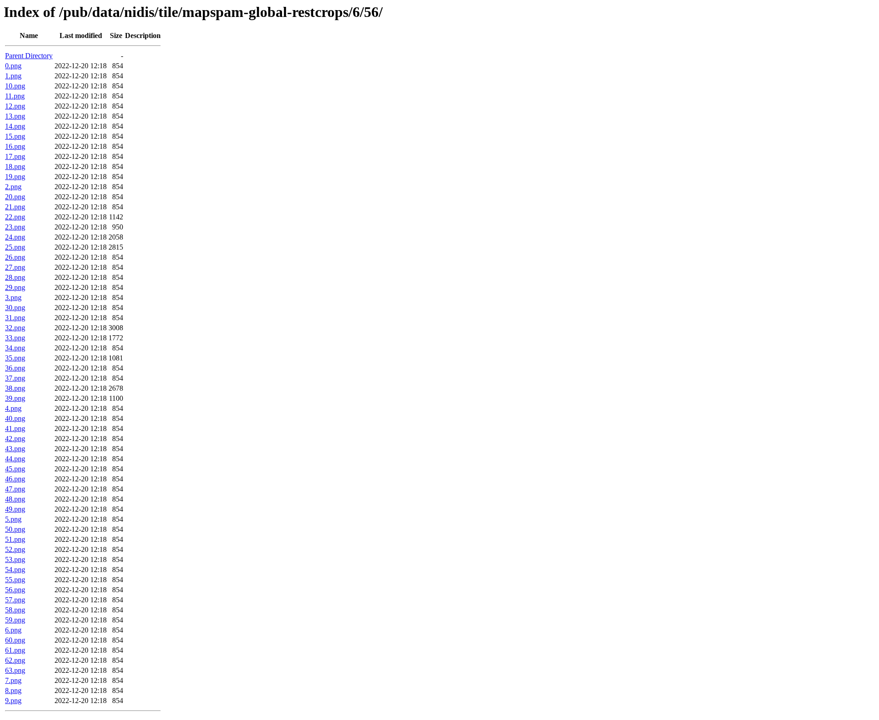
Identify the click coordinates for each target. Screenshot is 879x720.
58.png (15, 610)
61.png (15, 650)
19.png (15, 176)
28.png (15, 277)
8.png (13, 690)
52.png (15, 549)
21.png (15, 207)
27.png (15, 267)
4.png (13, 408)
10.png (15, 86)
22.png (15, 217)
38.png (15, 388)
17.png (15, 156)
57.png (15, 600)
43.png (15, 449)
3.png (13, 297)
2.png (13, 187)
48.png (15, 499)
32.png (15, 328)
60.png (15, 640)
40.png (15, 418)
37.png (15, 378)
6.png (13, 630)
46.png (15, 479)
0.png (13, 66)
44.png (15, 459)
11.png (15, 96)
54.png (15, 569)
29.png (15, 287)
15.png (15, 136)
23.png (15, 227)
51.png (15, 539)
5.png (13, 519)
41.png (15, 428)
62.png (15, 660)
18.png (15, 166)
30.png (15, 307)
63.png (15, 670)
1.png (13, 76)
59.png (15, 620)
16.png (15, 146)
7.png (13, 680)
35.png (15, 358)
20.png (15, 197)
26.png (15, 257)
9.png (13, 700)
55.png (15, 580)
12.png (15, 106)
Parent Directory (29, 56)
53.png (15, 559)
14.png (15, 126)
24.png (15, 237)
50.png (15, 529)
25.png (15, 247)
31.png (15, 318)
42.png (15, 438)
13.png (15, 116)
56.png (15, 590)
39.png (15, 398)
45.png (15, 469)
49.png (15, 509)
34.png (15, 348)
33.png (15, 338)
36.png (15, 368)
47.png (15, 489)
